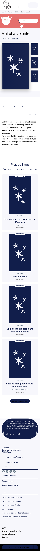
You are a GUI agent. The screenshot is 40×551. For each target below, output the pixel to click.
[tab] (7, 106)
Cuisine (17, 12)
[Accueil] (11, 5)
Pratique (10, 12)
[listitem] (3, 471)
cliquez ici (28, 428)
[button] (28, 21)
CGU (4, 528)
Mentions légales (8, 534)
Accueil (4, 12)
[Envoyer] (34, 434)
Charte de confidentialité (11, 531)
